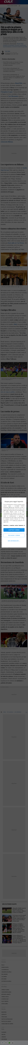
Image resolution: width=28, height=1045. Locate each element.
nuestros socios (21, 504)
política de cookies (17, 520)
